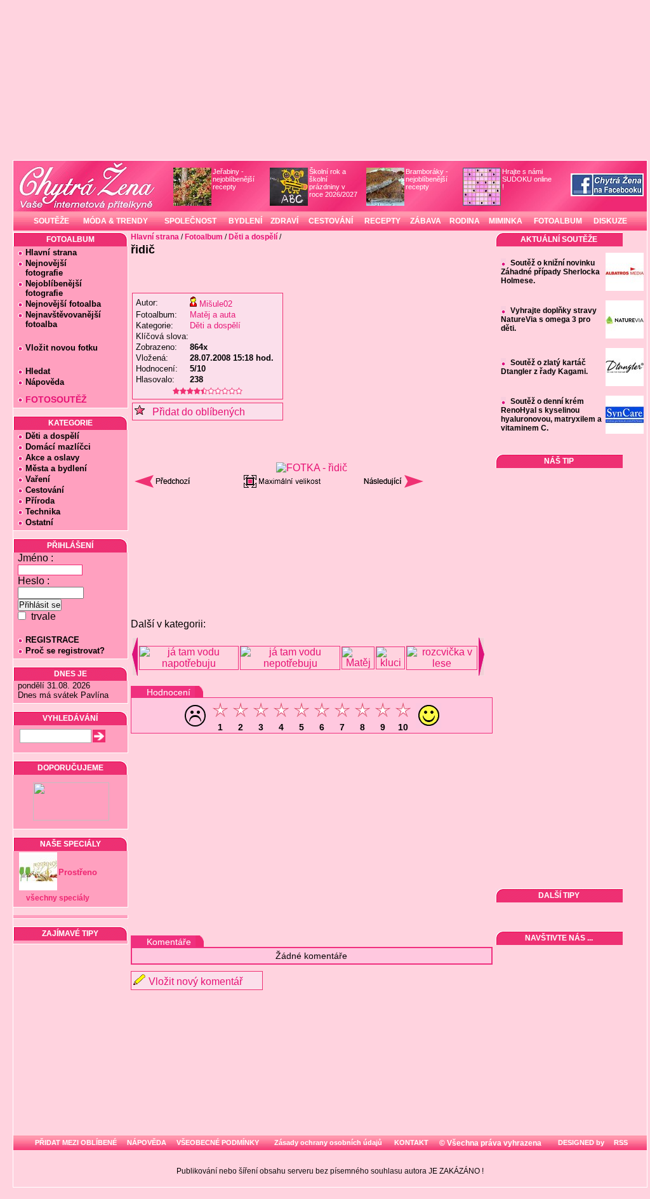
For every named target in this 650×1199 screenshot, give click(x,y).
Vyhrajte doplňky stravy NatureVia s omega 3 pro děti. (549, 319)
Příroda (40, 501)
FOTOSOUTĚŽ (56, 399)
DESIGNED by (580, 1142)
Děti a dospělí (52, 436)
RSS (620, 1142)
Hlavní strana (51, 252)
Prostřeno (77, 872)
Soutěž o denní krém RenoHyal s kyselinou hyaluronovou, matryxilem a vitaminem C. (551, 414)
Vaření (37, 479)
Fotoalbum (204, 236)
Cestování (44, 490)
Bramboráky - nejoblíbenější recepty (427, 179)
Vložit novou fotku (61, 347)
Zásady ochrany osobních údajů (328, 1142)
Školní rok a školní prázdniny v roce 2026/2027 (333, 183)
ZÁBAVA (425, 221)
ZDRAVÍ (284, 221)
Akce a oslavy (52, 457)
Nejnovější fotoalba (63, 304)
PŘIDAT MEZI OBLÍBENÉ (76, 1142)
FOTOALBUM (558, 221)
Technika (42, 511)
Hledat (37, 371)
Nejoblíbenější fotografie (50, 288)
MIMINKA (505, 221)
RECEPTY (382, 221)
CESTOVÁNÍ (330, 221)
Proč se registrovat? (65, 650)
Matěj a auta (212, 314)
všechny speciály (58, 898)
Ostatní (39, 522)
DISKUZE (610, 221)
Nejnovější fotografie (42, 268)
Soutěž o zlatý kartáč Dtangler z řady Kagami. (544, 367)
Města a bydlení (56, 468)
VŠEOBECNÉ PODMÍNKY (217, 1142)
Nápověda (44, 382)
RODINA (464, 221)
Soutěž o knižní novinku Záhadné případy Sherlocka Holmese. (550, 271)
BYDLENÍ (245, 221)
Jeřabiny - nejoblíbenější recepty (234, 179)
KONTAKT (411, 1142)
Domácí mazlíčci (58, 447)
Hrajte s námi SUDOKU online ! (527, 179)
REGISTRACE (52, 640)
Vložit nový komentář (195, 981)
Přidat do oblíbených (195, 411)
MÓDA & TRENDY (115, 221)
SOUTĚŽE (51, 221)
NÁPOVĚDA (146, 1142)
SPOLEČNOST (190, 221)
